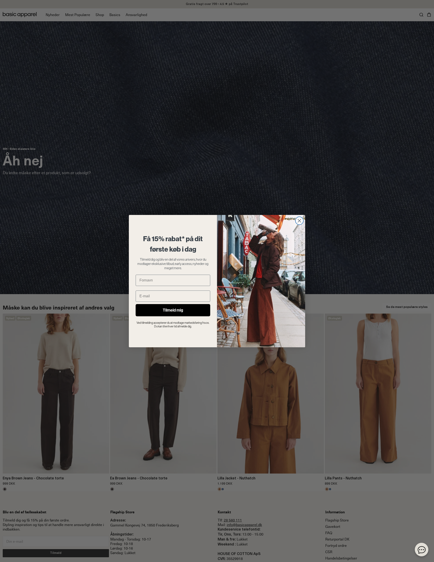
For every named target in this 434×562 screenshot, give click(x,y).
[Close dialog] (299, 221)
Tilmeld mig (173, 310)
